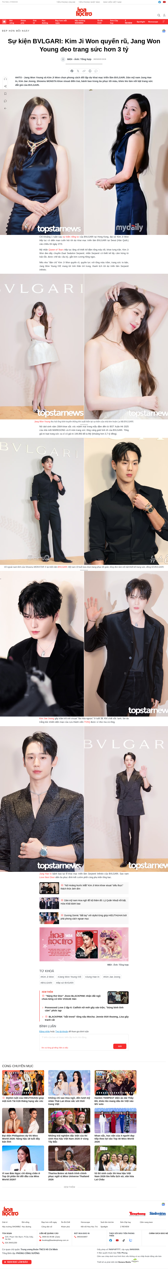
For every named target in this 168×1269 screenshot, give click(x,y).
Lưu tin (5, 93)
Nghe (5, 79)
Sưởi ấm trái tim (107, 1222)
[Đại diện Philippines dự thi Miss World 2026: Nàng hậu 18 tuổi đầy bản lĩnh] (23, 1120)
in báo (90, 71)
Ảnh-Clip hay (114, 21)
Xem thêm (164, 22)
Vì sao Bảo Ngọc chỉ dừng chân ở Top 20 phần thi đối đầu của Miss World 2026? (21, 1176)
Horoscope (153, 22)
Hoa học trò (10, 1211)
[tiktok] (125, 1240)
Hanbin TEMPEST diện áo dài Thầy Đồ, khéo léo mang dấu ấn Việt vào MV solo (113, 1101)
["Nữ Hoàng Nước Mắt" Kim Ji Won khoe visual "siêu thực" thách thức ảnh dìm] (49, 888)
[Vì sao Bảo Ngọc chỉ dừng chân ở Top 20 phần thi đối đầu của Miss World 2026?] (23, 1158)
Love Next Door (47, 877)
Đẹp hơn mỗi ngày (61, 21)
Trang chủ (4, 22)
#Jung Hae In (92, 977)
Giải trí (34, 21)
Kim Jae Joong (46, 718)
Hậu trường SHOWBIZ (80, 21)
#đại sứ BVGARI (65, 982)
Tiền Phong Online (66, 2)
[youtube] (164, 2)
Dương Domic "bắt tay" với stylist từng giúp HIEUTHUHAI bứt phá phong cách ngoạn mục (94, 917)
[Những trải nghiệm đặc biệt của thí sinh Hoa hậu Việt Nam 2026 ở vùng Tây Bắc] (69, 1120)
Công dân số (46, 1227)
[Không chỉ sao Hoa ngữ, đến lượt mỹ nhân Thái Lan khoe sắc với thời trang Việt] (69, 1082)
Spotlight (141, 22)
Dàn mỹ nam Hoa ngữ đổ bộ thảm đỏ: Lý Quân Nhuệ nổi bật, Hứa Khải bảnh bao (93, 902)
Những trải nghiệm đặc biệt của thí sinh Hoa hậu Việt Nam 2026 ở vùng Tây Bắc (68, 1138)
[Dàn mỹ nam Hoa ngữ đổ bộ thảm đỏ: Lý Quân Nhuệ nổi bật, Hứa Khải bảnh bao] (49, 903)
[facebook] (159, 2)
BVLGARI (62, 567)
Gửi (120, 1046)
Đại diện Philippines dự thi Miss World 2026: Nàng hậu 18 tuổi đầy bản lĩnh (21, 1138)
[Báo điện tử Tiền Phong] (137, 1214)
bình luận (96, 71)
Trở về (5, 108)
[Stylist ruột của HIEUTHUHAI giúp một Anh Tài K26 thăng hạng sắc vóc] (23, 1082)
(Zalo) (57, 1237)
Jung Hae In (45, 873)
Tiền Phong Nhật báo (89, 2)
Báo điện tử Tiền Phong (84, 11)
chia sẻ (72, 71)
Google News (164, 31)
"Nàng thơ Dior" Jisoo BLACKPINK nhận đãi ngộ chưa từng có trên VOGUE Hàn (71, 997)
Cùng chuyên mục (17, 1066)
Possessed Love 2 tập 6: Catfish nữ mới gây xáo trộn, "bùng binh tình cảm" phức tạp (84, 1009)
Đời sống (11, 21)
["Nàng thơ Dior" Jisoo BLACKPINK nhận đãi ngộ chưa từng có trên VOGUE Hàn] (118, 997)
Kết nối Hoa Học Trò (89, 1227)
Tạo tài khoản (61, 1031)
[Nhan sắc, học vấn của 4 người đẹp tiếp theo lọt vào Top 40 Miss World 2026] (115, 1120)
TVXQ (87, 722)
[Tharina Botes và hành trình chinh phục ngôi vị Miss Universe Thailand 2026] (69, 1158)
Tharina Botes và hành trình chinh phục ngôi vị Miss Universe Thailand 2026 (68, 1176)
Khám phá (23, 21)
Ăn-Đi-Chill (100, 21)
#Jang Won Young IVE (69, 977)
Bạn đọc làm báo (17, 1262)
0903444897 (82, 1237)
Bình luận (5, 101)
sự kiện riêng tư (71, 237)
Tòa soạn (7, 1233)
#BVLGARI (46, 982)
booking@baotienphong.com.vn (55, 1240)
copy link (84, 71)
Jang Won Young (42, 421)
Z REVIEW (128, 21)
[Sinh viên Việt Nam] (158, 1214)
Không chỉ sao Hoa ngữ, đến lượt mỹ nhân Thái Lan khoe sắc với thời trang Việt (69, 1101)
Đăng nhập (44, 1031)
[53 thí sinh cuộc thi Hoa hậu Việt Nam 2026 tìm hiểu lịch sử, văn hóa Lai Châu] (115, 1158)
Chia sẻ (5, 86)
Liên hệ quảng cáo (48, 1233)
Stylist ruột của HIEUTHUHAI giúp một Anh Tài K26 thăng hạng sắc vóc (23, 1099)
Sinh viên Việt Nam (112, 2)
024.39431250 (11, 1243)
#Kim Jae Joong (111, 977)
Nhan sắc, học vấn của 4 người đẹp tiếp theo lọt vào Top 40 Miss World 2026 (114, 1138)
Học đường (45, 21)
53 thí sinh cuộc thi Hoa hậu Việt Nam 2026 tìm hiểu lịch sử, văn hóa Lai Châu (114, 1176)
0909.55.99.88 (48, 1237)
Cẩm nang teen (146, 1222)
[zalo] (132, 1240)
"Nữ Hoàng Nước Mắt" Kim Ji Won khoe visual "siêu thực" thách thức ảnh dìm (92, 887)
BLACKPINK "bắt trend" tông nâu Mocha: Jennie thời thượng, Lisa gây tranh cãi (87, 1018)
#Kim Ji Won (47, 977)
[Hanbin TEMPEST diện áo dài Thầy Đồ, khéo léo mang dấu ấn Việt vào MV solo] (115, 1082)
